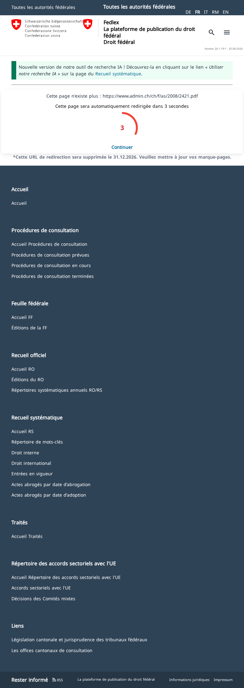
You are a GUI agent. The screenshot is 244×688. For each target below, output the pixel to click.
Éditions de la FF (29, 327)
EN (226, 12)
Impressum (223, 679)
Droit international (31, 462)
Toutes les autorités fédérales (43, 7)
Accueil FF (22, 317)
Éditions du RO (27, 379)
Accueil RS (22, 431)
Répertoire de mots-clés (37, 441)
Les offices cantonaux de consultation (51, 650)
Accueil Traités (27, 536)
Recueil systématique (118, 74)
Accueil (19, 202)
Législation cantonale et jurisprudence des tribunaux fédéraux (79, 639)
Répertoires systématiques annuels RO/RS (56, 389)
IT (206, 12)
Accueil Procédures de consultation (49, 243)
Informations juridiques (189, 679)
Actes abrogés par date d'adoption (48, 494)
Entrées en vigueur (32, 473)
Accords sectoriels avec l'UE (41, 587)
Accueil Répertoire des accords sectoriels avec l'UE (66, 577)
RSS (57, 680)
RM (215, 12)
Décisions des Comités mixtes (43, 598)
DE (188, 12)
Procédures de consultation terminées (52, 276)
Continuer (122, 147)
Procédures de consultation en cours (51, 265)
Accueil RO (23, 368)
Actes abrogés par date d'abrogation (51, 484)
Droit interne (25, 452)
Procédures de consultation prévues (50, 254)
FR (197, 12)
